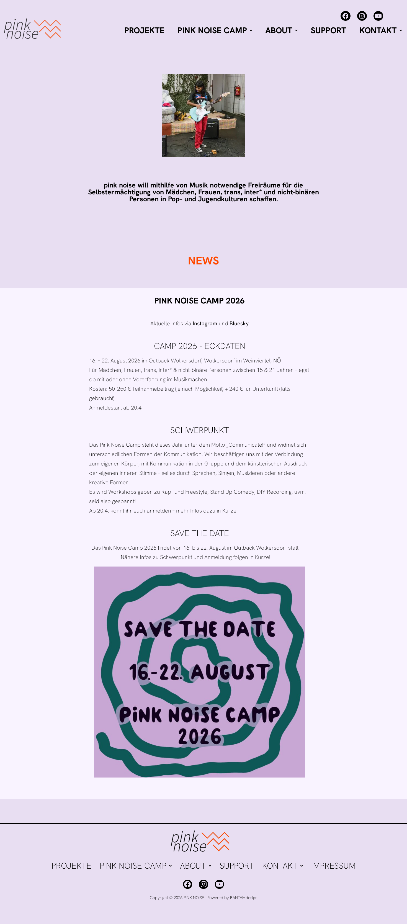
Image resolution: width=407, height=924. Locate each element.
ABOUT (278, 30)
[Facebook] (345, 16)
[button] (214, 30)
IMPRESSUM (333, 865)
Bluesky (239, 323)
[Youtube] (378, 16)
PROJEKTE (144, 30)
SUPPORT (328, 30)
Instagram (205, 323)
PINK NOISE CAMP (212, 30)
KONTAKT (378, 30)
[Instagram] (362, 16)
